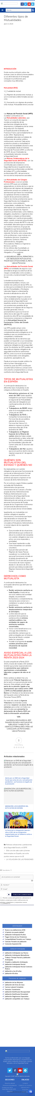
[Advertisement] (17, 45)
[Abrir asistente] (30, 1091)
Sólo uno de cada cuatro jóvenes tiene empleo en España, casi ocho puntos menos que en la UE (17, 853)
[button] (2, 10)
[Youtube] (29, 4)
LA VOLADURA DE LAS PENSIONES (19, 859)
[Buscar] (33, 10)
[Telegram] (32, 4)
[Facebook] (22, 4)
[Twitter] (25, 4)
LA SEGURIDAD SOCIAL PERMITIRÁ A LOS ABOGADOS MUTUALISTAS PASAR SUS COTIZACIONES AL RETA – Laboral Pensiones (18, 260)
